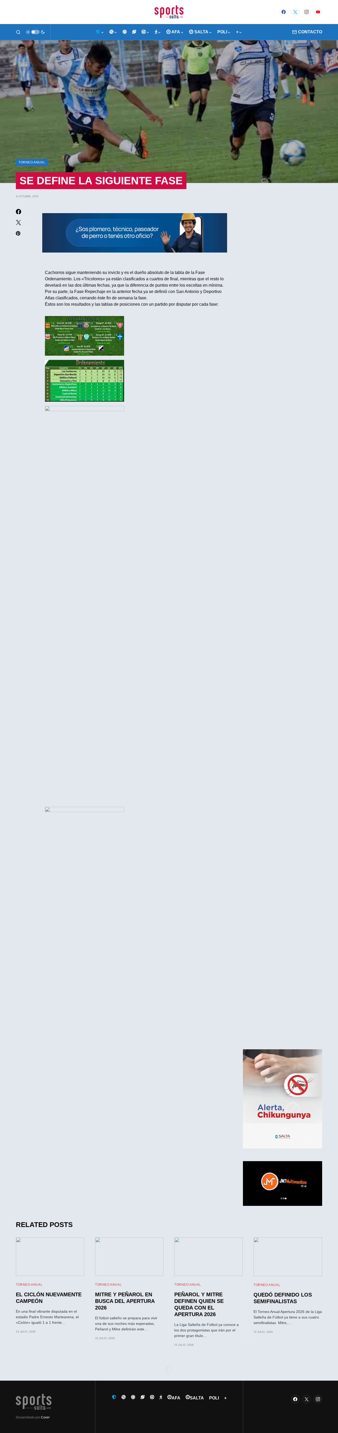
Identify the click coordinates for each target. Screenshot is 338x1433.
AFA (176, 1398)
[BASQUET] (113, 32)
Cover (45, 1417)
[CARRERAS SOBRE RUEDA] (145, 32)
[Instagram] (306, 12)
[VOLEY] (125, 32)
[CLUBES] (100, 32)
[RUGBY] (134, 32)
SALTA (197, 1398)
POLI (214, 1398)
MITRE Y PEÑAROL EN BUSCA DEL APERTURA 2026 (124, 1301)
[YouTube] (318, 12)
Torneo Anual (31, 162)
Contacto (310, 32)
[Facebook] (283, 12)
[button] (18, 32)
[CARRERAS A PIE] (158, 32)
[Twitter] (295, 12)
